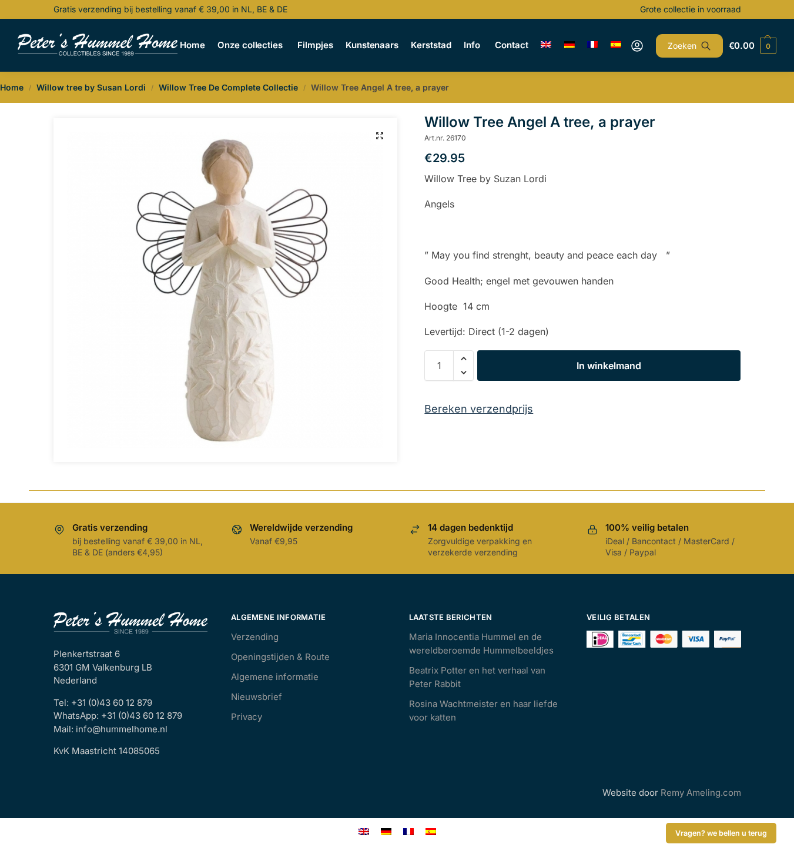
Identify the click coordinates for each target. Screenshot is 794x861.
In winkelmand (609, 365)
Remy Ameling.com (701, 792)
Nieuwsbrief (256, 696)
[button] (379, 135)
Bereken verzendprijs (478, 409)
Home (12, 87)
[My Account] (637, 45)
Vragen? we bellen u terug (721, 833)
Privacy (246, 716)
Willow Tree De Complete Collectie (228, 87)
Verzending (255, 636)
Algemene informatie (275, 676)
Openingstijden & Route (280, 656)
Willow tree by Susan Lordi (91, 87)
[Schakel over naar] (546, 45)
